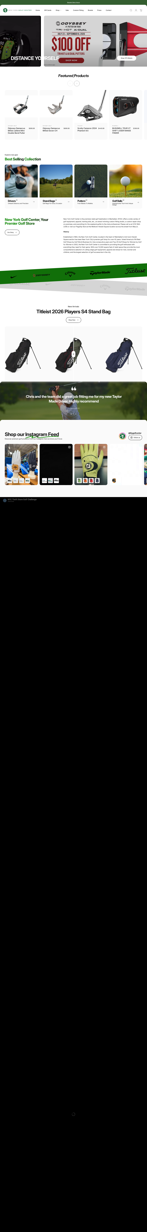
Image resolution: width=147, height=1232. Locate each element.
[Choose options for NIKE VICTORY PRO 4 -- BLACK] (56, 480)
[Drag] (73, 354)
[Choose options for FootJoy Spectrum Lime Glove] (79, 480)
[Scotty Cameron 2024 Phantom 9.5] (90, 106)
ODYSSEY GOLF (12, 125)
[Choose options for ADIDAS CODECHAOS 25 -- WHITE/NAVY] (21, 480)
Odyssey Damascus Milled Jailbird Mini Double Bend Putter (16, 130)
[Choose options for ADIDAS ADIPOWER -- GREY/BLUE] (15, 480)
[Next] (77, 83)
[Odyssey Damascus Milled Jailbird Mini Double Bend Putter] (21, 106)
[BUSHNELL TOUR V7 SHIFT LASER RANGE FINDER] (125, 106)
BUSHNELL (115, 125)
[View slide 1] (71, 414)
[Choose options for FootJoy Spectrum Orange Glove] (85, 480)
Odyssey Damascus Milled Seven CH (51, 129)
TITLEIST (80, 125)
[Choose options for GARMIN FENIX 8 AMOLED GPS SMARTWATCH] (114, 480)
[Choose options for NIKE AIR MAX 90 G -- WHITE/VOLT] (50, 480)
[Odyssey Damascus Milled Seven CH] (56, 106)
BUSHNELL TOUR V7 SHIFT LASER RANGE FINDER (121, 130)
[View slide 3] (76, 414)
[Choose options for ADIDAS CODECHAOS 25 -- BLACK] (9, 480)
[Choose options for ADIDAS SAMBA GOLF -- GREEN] (27, 480)
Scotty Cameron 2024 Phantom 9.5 (87, 129)
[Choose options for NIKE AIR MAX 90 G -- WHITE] (44, 480)
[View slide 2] (73, 414)
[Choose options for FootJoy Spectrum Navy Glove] (97, 480)
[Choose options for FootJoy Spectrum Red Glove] (91, 480)
